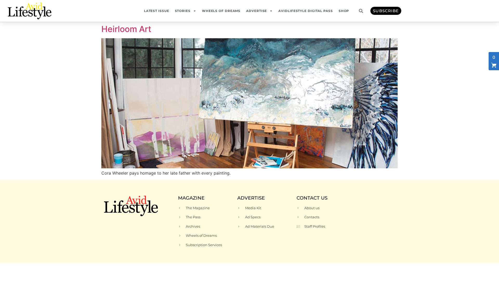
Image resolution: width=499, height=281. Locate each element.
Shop (344, 11)
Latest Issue (156, 11)
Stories (183, 11)
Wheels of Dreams (221, 11)
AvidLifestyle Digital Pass (305, 11)
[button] (361, 11)
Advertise (256, 11)
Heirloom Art (126, 29)
